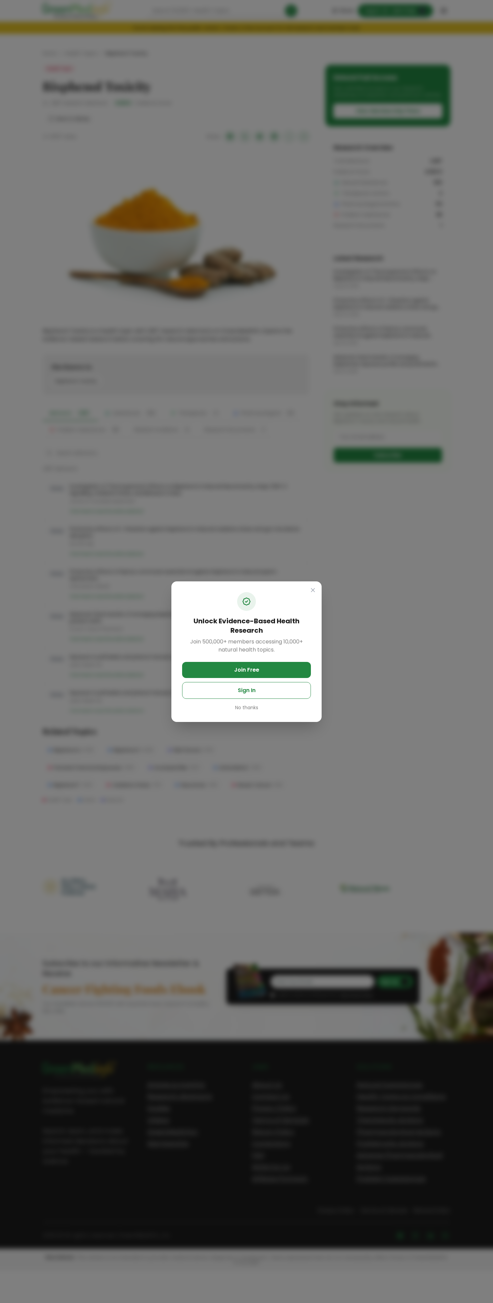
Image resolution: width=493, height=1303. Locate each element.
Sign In (247, 690)
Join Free (246, 670)
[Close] (313, 590)
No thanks (246, 707)
